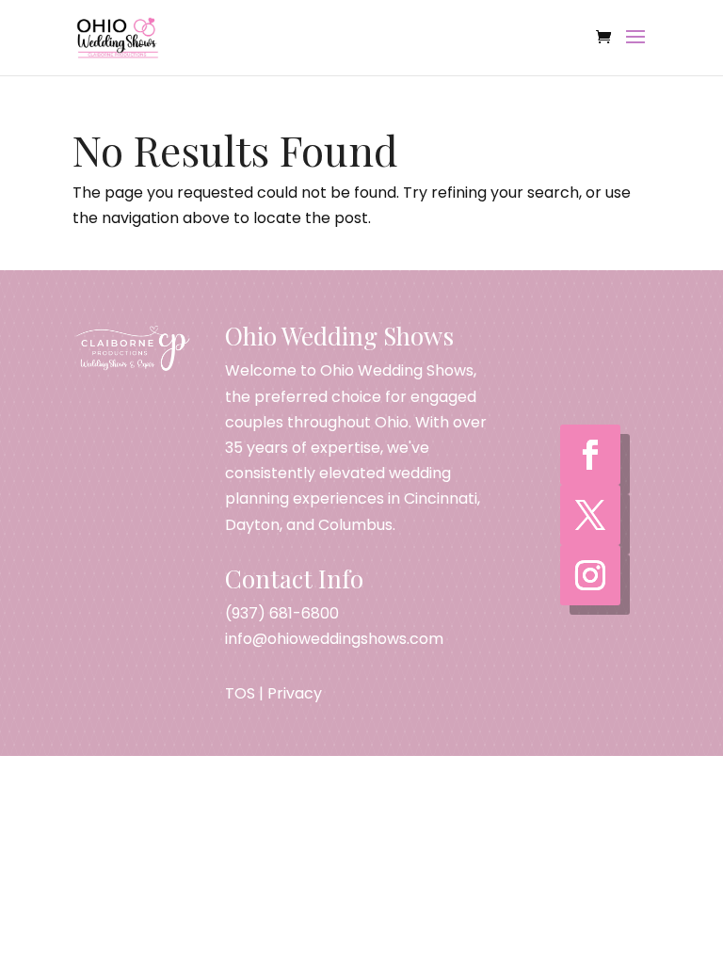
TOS (240, 693)
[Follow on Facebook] (590, 455)
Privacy (294, 693)
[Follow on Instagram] (590, 575)
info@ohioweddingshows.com (334, 639)
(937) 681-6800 (282, 613)
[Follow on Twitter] (590, 515)
